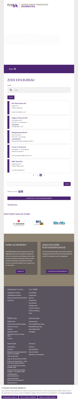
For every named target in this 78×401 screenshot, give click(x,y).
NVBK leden (11, 321)
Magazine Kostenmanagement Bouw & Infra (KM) (17, 352)
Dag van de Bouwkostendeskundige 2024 (16, 366)
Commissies (32, 300)
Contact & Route (34, 308)
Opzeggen (32, 332)
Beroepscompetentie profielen (17, 298)
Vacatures (10, 300)
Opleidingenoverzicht (14, 295)
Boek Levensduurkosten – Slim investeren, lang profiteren (17, 362)
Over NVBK (33, 289)
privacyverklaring (66, 393)
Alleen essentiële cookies (47, 397)
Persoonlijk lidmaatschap (36, 324)
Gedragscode (33, 305)
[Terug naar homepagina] (27, 6)
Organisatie (32, 295)
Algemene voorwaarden (36, 354)
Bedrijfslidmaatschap (35, 326)
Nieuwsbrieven (12, 382)
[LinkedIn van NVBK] (22, 191)
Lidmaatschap (34, 318)
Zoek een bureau (12, 326)
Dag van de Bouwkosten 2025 (16, 359)
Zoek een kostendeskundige (16, 324)
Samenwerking (33, 352)
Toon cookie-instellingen (28, 397)
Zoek (9, 85)
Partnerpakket (33, 349)
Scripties (10, 349)
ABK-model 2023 (12, 356)
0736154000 (15, 124)
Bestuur (31, 298)
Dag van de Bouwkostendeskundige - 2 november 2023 (16, 370)
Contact (10, 338)
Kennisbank (11, 344)
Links (30, 313)
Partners (32, 344)
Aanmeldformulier (34, 329)
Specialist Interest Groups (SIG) (15, 335)
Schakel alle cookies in (10, 397)
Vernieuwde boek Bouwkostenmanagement (15, 379)
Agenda (9, 329)
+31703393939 (16, 139)
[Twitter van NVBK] (19, 191)
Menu (11, 69)
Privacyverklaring (34, 310)
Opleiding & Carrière (15, 289)
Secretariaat (33, 303)
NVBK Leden (12, 318)
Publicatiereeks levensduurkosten (13, 375)
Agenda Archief (12, 332)
